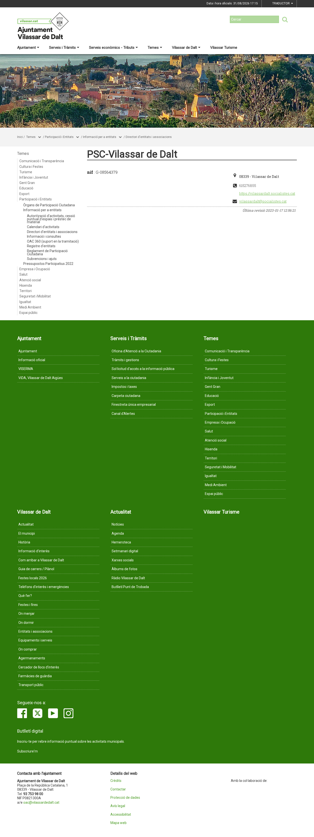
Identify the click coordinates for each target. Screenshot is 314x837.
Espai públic (28, 313)
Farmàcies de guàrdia (35, 676)
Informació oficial (31, 360)
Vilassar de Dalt (184, 47)
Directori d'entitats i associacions (149, 137)
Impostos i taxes (124, 387)
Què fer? (25, 596)
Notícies (118, 524)
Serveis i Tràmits (62, 47)
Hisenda (25, 285)
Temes (153, 47)
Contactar (118, 789)
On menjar (26, 613)
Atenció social (30, 280)
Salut (23, 274)
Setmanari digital (125, 551)
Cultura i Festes (31, 167)
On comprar (27, 649)
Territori (25, 291)
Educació (26, 188)
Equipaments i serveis (35, 640)
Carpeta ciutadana (126, 396)
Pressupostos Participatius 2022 (48, 264)
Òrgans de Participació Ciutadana (49, 205)
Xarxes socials (123, 560)
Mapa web (118, 823)
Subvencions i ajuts (42, 259)
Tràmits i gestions (125, 360)
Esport (24, 194)
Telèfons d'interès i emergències (43, 587)
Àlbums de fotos (124, 569)
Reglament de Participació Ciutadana (47, 252)
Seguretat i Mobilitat (35, 296)
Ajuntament (26, 47)
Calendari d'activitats (43, 227)
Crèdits (115, 781)
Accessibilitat (120, 814)
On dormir (26, 623)
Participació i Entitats (59, 137)
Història (24, 542)
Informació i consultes (44, 236)
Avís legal (117, 806)
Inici (20, 137)
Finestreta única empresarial (134, 404)
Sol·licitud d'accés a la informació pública (143, 369)
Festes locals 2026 (32, 578)
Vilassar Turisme (223, 47)
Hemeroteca (121, 542)
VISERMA (25, 369)
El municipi (26, 533)
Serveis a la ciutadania (129, 378)
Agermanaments (31, 658)
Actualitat (26, 524)
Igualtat (25, 302)
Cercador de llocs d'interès (38, 667)
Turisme (25, 172)
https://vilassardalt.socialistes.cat (267, 193)
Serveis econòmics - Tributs (111, 47)
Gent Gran (27, 183)
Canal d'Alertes (123, 414)
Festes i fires (28, 605)
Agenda (118, 533)
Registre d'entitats (41, 246)
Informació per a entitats (99, 137)
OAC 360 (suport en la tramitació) (53, 241)
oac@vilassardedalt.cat (41, 802)
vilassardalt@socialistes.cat (263, 201)
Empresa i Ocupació (34, 269)
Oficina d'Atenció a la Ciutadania (136, 351)
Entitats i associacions (35, 631)
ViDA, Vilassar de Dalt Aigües (40, 378)
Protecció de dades (125, 798)
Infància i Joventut (33, 177)
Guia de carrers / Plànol (36, 569)
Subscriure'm (27, 751)
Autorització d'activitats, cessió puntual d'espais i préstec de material (51, 219)
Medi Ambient (30, 307)
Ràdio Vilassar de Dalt (128, 578)
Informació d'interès (34, 551)
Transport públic (30, 685)
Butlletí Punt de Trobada (130, 587)
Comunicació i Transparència (41, 161)
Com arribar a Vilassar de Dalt (41, 560)
